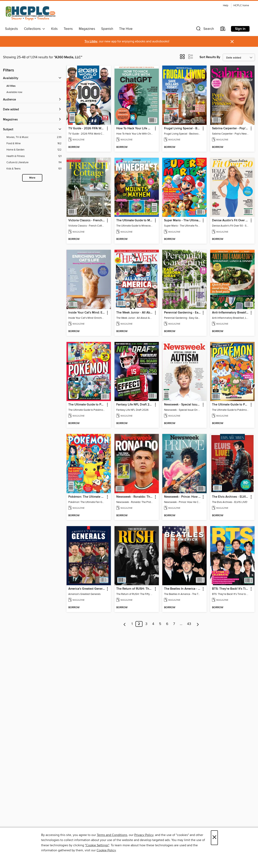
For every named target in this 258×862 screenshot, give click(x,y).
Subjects (11, 29)
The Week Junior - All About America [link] (134, 312)
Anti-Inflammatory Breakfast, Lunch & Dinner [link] (230, 312)
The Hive (126, 29)
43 (189, 624)
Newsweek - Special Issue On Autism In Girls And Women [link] (182, 404)
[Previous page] (125, 624)
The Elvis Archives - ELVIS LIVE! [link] (230, 497)
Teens (68, 29)
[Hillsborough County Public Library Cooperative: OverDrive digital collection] (31, 13)
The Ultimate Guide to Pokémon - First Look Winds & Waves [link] (230, 404)
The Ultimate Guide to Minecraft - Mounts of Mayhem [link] (134, 220)
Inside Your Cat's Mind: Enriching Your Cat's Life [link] (86, 312)
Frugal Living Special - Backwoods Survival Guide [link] (182, 128)
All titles (11, 86)
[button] (204, 29)
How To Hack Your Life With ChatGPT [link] (134, 128)
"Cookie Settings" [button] (97, 845)
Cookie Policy (106, 850)
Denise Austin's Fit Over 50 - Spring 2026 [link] (230, 220)
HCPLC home (241, 5)
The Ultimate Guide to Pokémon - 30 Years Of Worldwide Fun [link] (86, 404)
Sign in (240, 29)
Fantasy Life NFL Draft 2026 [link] (134, 404)
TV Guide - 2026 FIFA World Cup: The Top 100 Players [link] (86, 128)
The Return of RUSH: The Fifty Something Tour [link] (134, 589)
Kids (54, 29)
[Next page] (198, 624)
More (32, 178)
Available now (14, 92)
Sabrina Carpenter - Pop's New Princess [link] (230, 128)
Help (225, 5)
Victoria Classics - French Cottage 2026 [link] (86, 220)
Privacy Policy (143, 835)
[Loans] (223, 29)
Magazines (87, 29)
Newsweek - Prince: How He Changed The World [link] (182, 497)
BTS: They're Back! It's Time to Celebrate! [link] (230, 589)
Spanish (107, 29)
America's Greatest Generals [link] (86, 589)
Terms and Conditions (112, 835)
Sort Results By (210, 57)
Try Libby (90, 41)
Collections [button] (33, 29)
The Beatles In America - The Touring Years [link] (182, 589)
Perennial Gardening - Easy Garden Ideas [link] (182, 312)
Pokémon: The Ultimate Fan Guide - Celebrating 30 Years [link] (86, 497)
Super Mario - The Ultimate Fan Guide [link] (182, 220)
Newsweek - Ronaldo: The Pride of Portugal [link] (134, 497)
